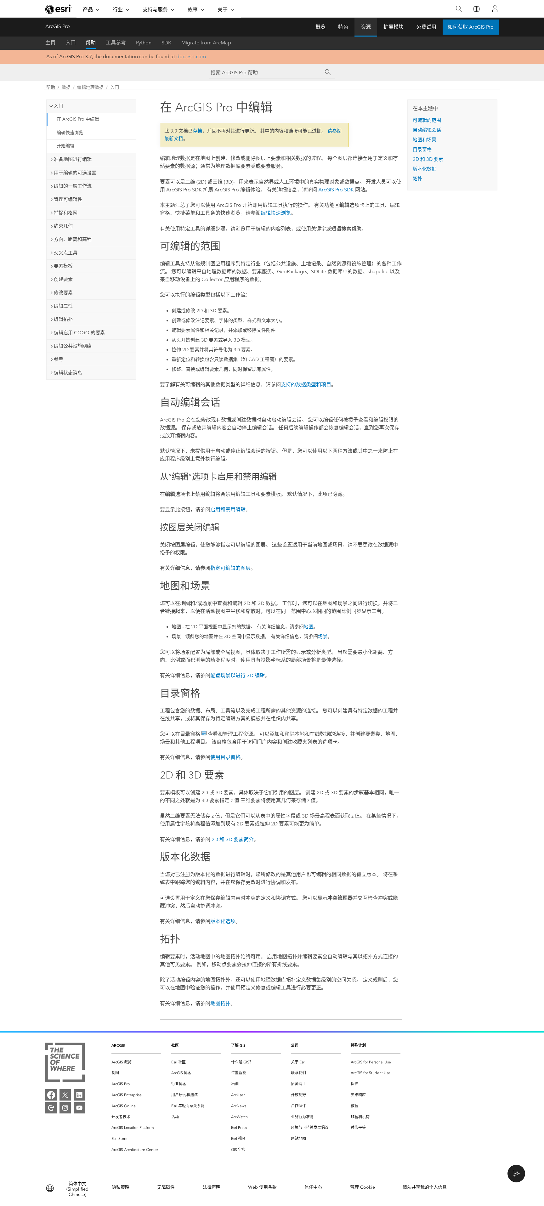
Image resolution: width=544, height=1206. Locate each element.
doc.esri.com (191, 56)
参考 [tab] (58, 359)
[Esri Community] (51, 1107)
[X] (65, 1095)
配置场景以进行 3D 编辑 (237, 675)
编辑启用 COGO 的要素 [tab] (79, 333)
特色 (343, 27)
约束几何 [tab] (63, 226)
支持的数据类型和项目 (306, 385)
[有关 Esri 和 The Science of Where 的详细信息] (65, 1063)
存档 (197, 131)
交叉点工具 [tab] (65, 253)
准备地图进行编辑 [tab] (73, 159)
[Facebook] (51, 1095)
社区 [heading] (175, 1045)
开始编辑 (65, 146)
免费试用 (426, 27)
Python (143, 43)
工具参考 (116, 43)
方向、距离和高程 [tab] (73, 239)
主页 (50, 43)
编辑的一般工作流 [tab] (73, 186)
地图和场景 (424, 140)
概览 (320, 27)
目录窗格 (422, 149)
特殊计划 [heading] (358, 1045)
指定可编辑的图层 (230, 568)
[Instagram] (65, 1107)
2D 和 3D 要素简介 (233, 839)
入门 (70, 43)
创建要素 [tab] (63, 279)
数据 (66, 87)
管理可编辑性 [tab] (68, 199)
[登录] (495, 8)
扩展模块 (393, 27)
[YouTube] (79, 1107)
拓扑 (417, 179)
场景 (322, 636)
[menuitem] (136, 1062)
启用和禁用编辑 (228, 509)
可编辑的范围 (427, 120)
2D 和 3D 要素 (428, 159)
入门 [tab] (58, 106)
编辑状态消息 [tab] (68, 373)
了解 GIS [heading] (238, 1045)
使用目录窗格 (225, 757)
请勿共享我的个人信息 (425, 1187)
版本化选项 (222, 921)
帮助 (91, 43)
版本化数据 (424, 169)
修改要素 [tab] (63, 293)
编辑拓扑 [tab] (63, 319)
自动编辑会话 (427, 130)
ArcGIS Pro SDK (336, 190)
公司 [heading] (294, 1045)
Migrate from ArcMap (206, 43)
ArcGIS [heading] (118, 1045)
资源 (366, 27)
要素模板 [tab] (63, 266)
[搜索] (459, 9)
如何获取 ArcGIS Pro (471, 27)
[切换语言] (476, 9)
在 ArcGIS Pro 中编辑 (78, 119)
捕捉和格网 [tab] (65, 213)
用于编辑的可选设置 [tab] (75, 173)
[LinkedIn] (79, 1095)
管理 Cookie (362, 1187)
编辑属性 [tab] (63, 306)
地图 (308, 627)
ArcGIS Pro (57, 26)
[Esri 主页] (58, 9)
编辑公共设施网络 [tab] (73, 346)
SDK (166, 43)
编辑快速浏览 (70, 132)
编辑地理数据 (90, 87)
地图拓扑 (220, 1003)
